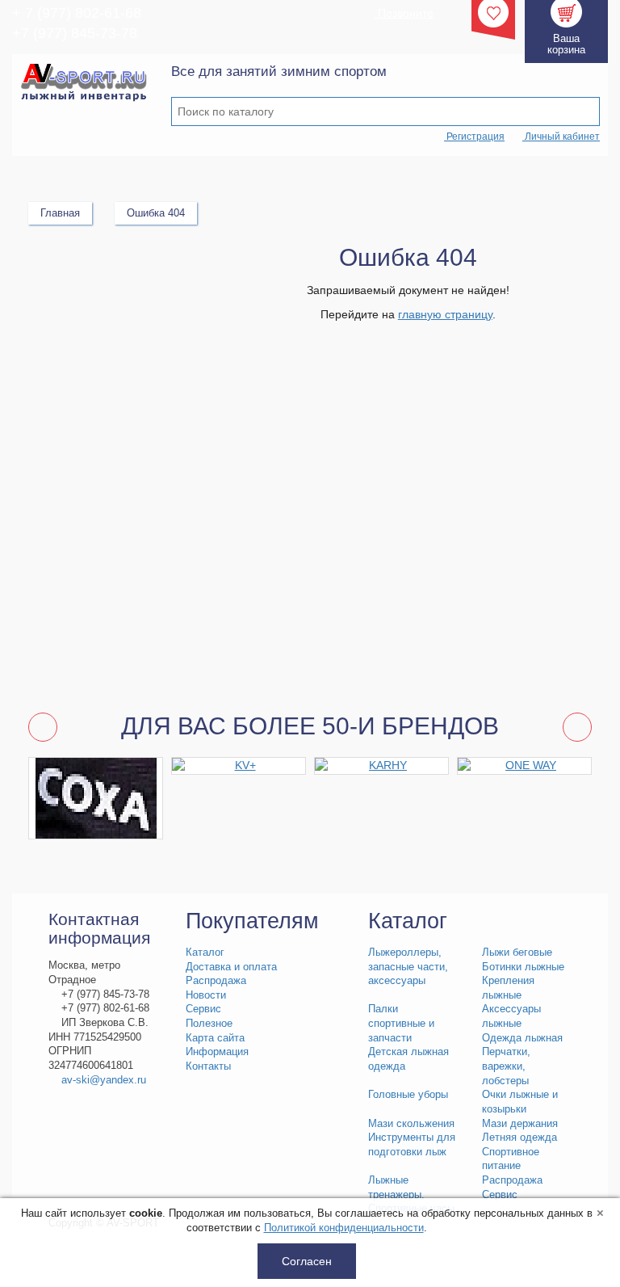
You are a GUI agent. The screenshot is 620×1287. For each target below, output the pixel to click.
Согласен (307, 1261)
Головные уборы (408, 1094)
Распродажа (216, 980)
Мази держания (520, 1123)
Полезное (209, 1023)
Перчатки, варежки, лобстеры (506, 1066)
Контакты (208, 1066)
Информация (217, 1052)
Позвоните (404, 12)
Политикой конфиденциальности (344, 1228)
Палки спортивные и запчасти (401, 1023)
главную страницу (445, 314)
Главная (60, 213)
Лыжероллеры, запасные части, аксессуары (408, 966)
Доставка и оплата (231, 967)
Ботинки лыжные (523, 967)
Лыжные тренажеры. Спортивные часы (411, 1194)
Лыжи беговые (517, 952)
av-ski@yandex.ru (103, 1080)
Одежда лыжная (522, 1038)
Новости (206, 995)
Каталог (205, 952)
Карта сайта (215, 1038)
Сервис (203, 1009)
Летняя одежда (519, 1137)
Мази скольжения (411, 1123)
